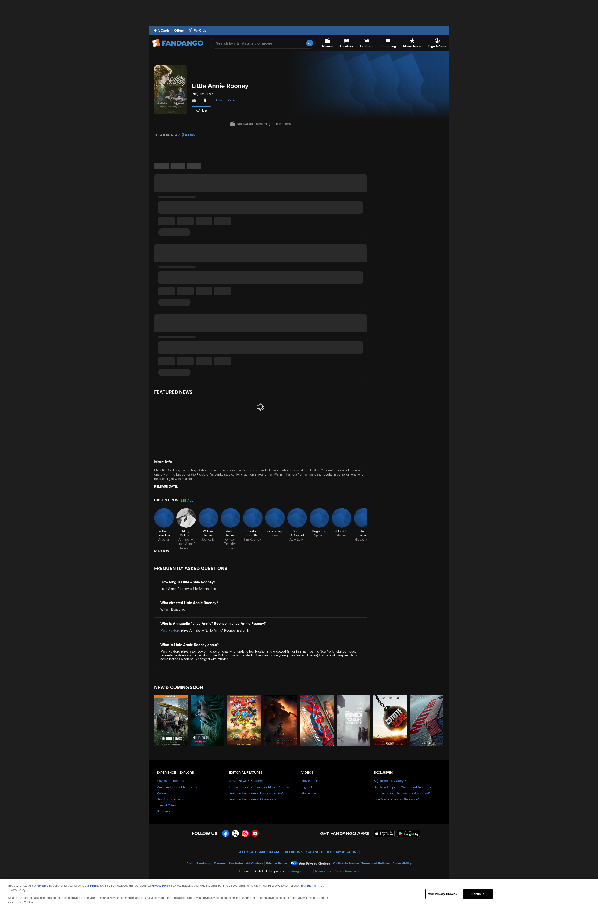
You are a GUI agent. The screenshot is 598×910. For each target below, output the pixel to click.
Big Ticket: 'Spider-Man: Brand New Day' (403, 787)
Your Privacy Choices (314, 863)
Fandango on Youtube (255, 833)
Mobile (161, 793)
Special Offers (167, 805)
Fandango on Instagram (245, 833)
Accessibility (402, 863)
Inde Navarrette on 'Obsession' (396, 799)
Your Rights (308, 885)
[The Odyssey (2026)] (281, 720)
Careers (220, 863)
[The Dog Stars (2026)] (171, 720)
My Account (347, 852)
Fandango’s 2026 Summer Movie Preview (259, 787)
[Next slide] (366, 528)
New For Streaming (170, 799)
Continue (477, 894)
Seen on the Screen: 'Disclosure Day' (256, 793)
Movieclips (309, 793)
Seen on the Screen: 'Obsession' (253, 799)
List (204, 110)
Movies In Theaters (170, 780)
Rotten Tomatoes (346, 871)
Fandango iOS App (384, 833)
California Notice (346, 863)
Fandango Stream (299, 871)
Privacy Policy (276, 863)
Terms (94, 885)
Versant (42, 885)
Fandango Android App (408, 833)
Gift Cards (162, 30)
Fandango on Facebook (225, 833)
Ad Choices (254, 863)
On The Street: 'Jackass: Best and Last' (402, 793)
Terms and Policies (375, 863)
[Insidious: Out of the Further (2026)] (208, 720)
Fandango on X (235, 833)
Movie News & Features (246, 780)
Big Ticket (308, 787)
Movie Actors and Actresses (177, 787)
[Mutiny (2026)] (427, 720)
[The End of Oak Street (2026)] (354, 720)
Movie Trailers (311, 780)
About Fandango (198, 863)
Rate (231, 100)
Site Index (235, 863)
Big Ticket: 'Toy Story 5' (390, 780)
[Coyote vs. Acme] (390, 720)
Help (330, 852)
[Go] (309, 43)
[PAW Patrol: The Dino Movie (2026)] (244, 720)
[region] (299, 894)
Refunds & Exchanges (304, 852)
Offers (179, 30)
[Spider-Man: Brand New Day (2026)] (317, 720)
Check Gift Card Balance (260, 852)
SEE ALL (187, 500)
